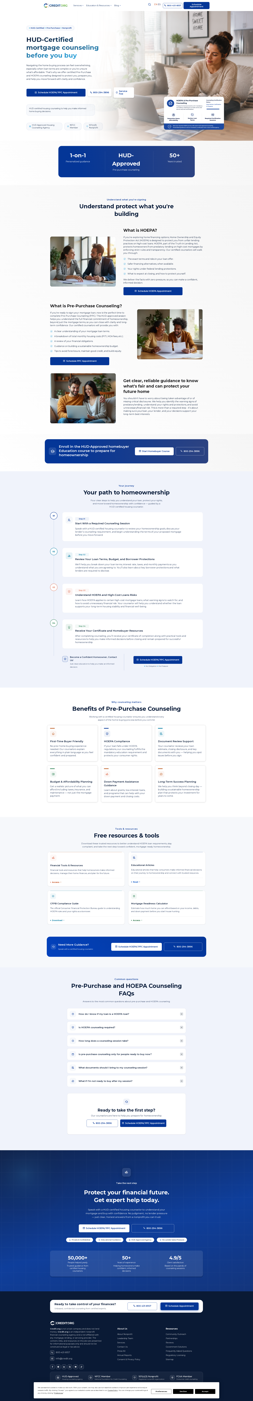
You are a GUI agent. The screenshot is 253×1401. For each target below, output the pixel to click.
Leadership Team (125, 1338)
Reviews (170, 1342)
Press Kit (121, 1351)
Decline (183, 1391)
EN (155, 4)
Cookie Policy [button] (113, 1390)
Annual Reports (124, 1355)
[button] (78, 5)
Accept (205, 1391)
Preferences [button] (58, 1393)
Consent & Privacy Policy (128, 1359)
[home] (55, 6)
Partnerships (171, 1338)
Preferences (161, 1391)
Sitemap (170, 1359)
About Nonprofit (124, 1334)
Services (121, 1342)
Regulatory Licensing (175, 1355)
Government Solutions (176, 1347)
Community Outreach (176, 1334)
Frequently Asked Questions (179, 1351)
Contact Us (122, 1347)
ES (159, 4)
